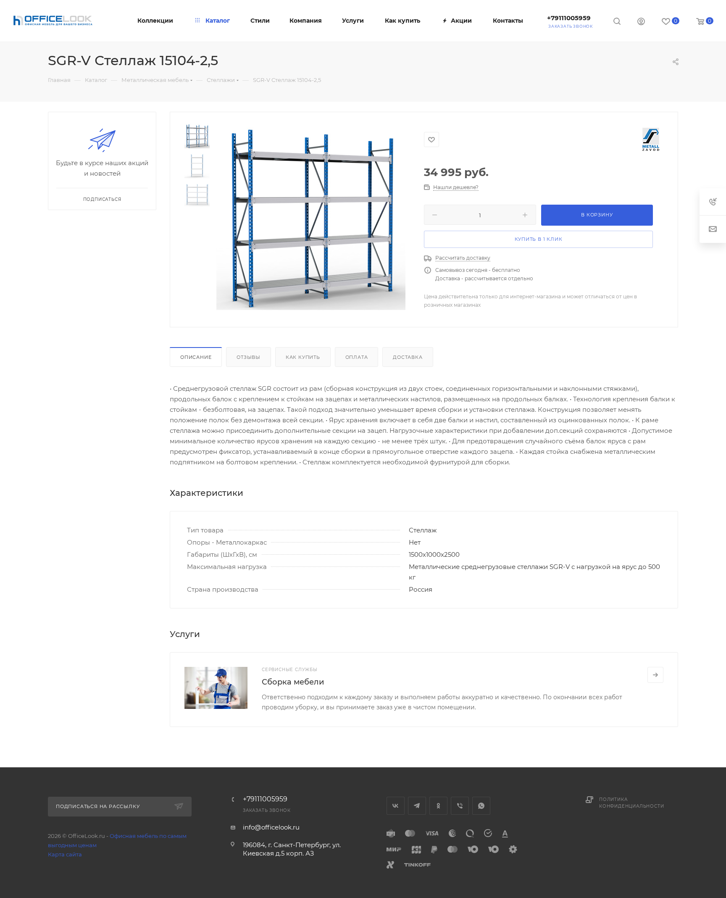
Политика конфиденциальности (631, 803)
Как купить (303, 357)
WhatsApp (481, 806)
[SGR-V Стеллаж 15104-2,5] (310, 218)
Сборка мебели (293, 682)
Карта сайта (65, 854)
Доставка (407, 357)
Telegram (417, 806)
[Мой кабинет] (641, 22)
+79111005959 (569, 18)
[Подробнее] (655, 675)
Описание (195, 357)
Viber (460, 806)
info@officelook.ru (271, 827)
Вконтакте (396, 806)
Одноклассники (438, 806)
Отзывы (248, 357)
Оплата (356, 357)
